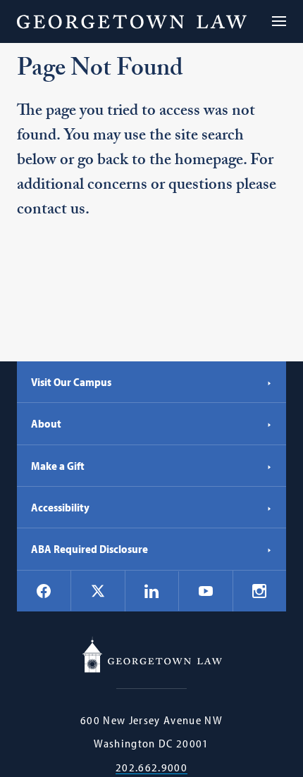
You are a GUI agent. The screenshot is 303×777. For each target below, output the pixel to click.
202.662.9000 (151, 767)
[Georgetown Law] (132, 21)
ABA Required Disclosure (89, 548)
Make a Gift (58, 465)
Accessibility (60, 507)
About (46, 423)
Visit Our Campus (71, 381)
